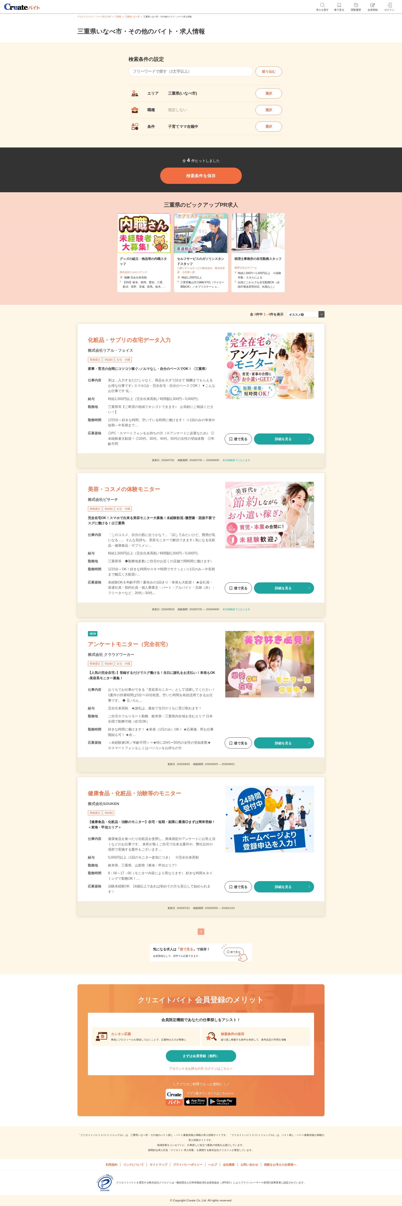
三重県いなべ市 (132, 16)
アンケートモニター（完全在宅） (129, 644)
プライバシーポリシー (187, 1164)
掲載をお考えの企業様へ (280, 1164)
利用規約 (111, 1164)
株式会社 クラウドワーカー (111, 654)
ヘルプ (212, 1164)
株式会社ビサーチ (103, 499)
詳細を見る (283, 439)
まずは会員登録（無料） (201, 1056)
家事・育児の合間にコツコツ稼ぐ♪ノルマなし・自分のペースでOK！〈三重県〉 (148, 368)
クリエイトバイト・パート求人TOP (94, 16)
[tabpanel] (201, 252)
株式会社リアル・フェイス (110, 350)
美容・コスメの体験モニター (124, 489)
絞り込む (269, 71)
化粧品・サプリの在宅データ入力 (129, 340)
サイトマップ (158, 1164)
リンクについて (133, 1164)
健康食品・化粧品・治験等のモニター (134, 793)
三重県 (118, 16)
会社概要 (229, 1164)
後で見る (240, 439)
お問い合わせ (249, 1164)
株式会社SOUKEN (103, 804)
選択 (268, 93)
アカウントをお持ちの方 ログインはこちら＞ (201, 1068)
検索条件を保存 (201, 175)
